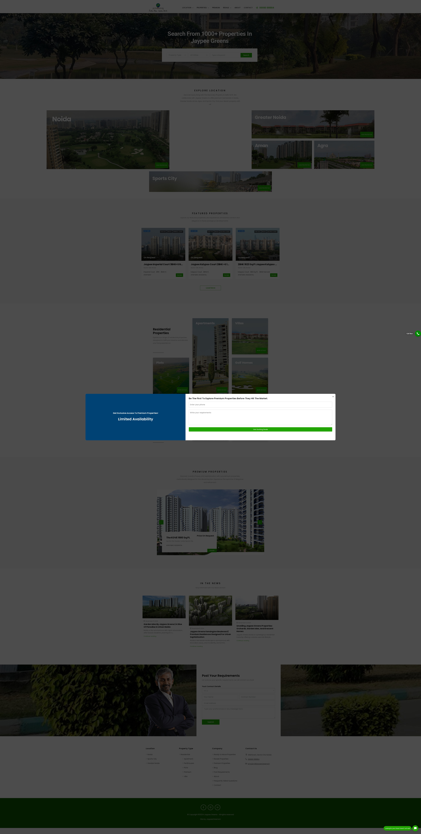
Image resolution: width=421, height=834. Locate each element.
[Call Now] (418, 334)
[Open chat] (415, 828)
